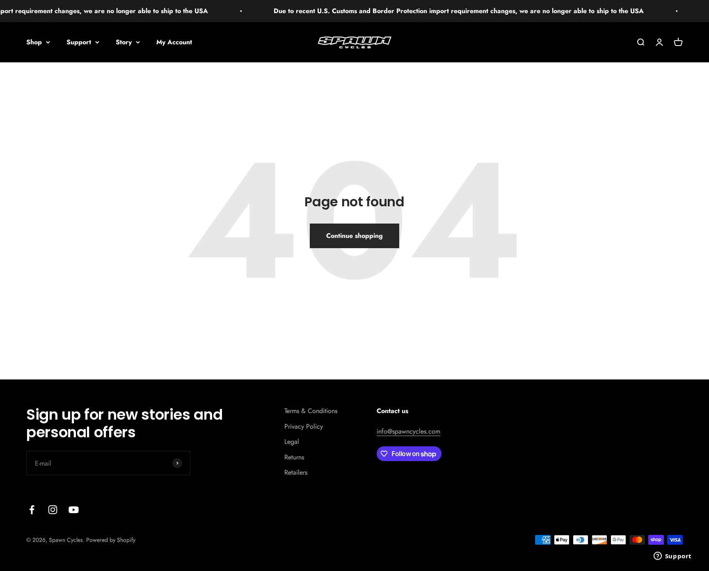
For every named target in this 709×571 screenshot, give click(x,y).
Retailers (295, 472)
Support (78, 42)
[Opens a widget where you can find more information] (672, 556)
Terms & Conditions (310, 411)
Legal (291, 441)
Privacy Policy (303, 426)
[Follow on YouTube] (73, 509)
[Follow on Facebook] (31, 509)
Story (124, 42)
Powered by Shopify (110, 540)
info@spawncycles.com (408, 431)
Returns (294, 457)
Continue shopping (354, 235)
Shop (34, 42)
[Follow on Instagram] (52, 509)
